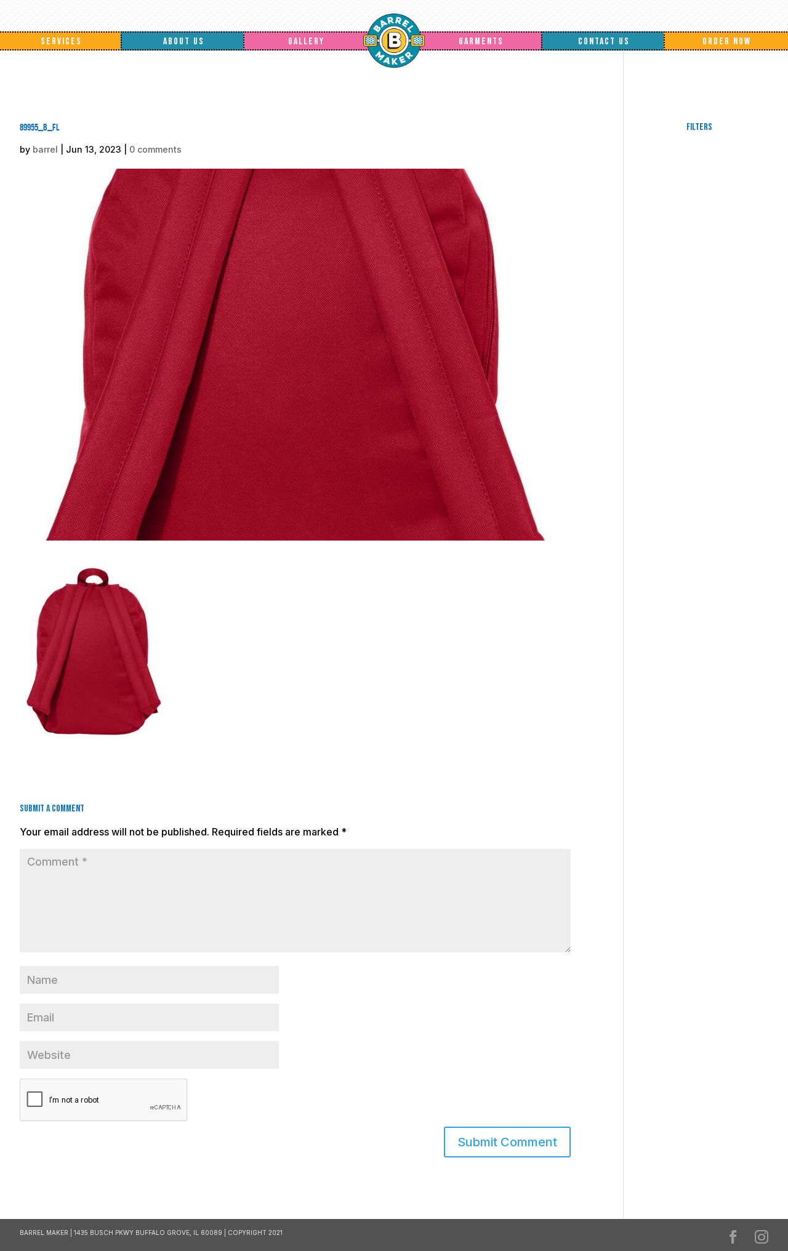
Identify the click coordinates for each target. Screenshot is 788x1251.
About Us (183, 41)
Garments (481, 41)
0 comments (155, 149)
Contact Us (604, 41)
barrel (45, 149)
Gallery (306, 41)
